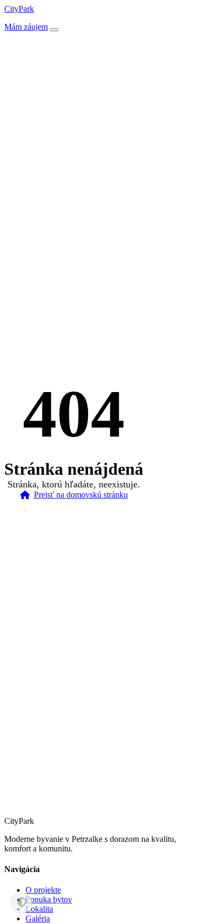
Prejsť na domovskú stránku (81, 494)
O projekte (43, 889)
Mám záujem (26, 26)
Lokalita (39, 908)
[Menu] (54, 29)
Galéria (37, 918)
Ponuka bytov (48, 899)
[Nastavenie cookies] (21, 902)
